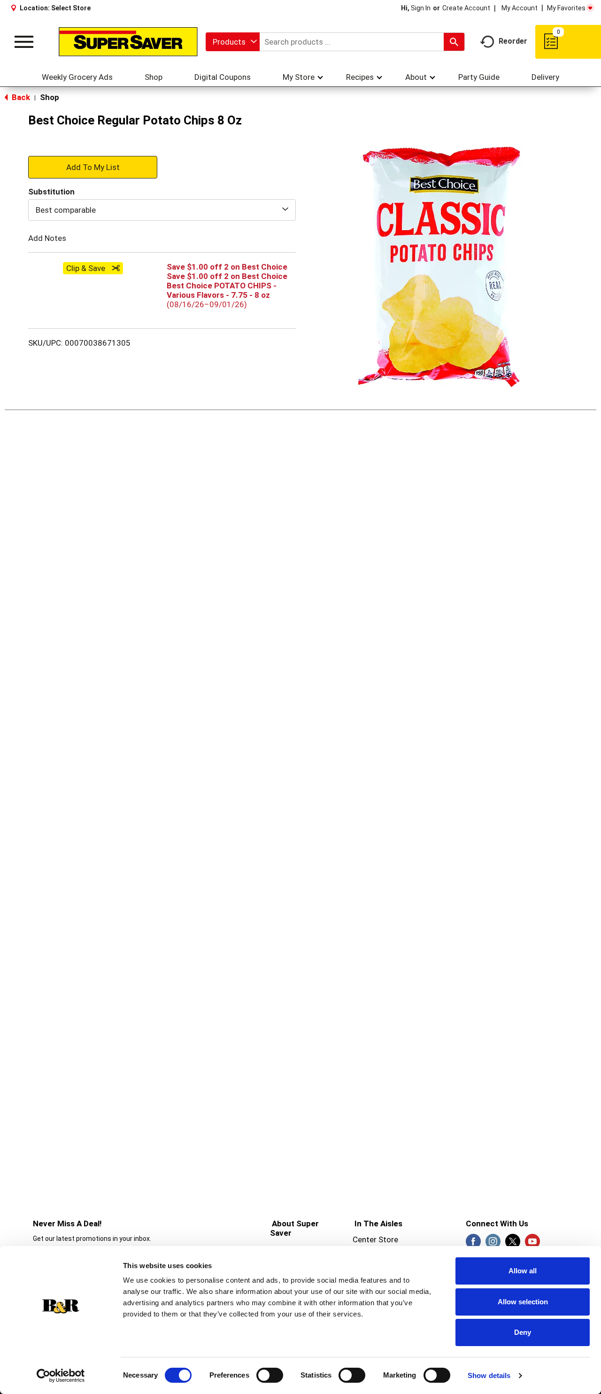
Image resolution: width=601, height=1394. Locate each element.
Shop (49, 97)
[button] (92, 167)
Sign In (421, 8)
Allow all (523, 1271)
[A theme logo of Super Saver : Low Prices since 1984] (128, 41)
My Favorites (566, 8)
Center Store (375, 1239)
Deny (522, 1332)
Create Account (466, 8)
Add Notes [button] (47, 238)
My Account (519, 8)
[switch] (269, 1375)
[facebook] (473, 1244)
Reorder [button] (513, 41)
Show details (489, 1375)
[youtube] (532, 1244)
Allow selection (523, 1302)
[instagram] (493, 1244)
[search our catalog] (454, 42)
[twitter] (512, 1244)
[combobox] (233, 41)
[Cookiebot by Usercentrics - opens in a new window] (61, 1376)
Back (20, 97)
